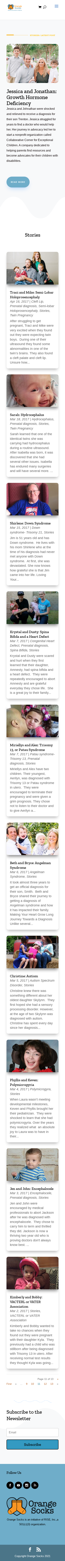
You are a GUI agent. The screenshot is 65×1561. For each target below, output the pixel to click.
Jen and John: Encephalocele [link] (31, 1188)
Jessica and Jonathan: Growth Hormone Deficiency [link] (31, 97)
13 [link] (51, 1383)
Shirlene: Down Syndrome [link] (30, 523)
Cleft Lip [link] (37, 301)
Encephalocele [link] (40, 1193)
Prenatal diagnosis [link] (23, 306)
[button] (55, 9)
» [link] (57, 1383)
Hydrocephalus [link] (42, 419)
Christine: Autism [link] (24, 976)
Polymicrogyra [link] (40, 1089)
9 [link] (26, 1383)
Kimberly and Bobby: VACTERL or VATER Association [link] (26, 1302)
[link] (15, 6)
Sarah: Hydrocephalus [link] (27, 415)
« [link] (16, 1383)
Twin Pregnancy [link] (21, 315)
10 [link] (32, 1383)
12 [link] (45, 1383)
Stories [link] (44, 311)
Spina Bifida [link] (18, 650)
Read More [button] (18, 182)
